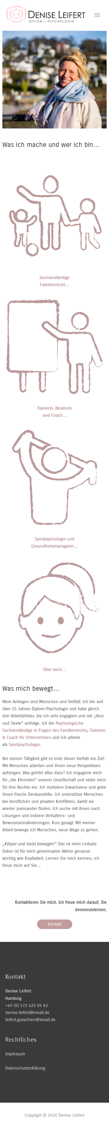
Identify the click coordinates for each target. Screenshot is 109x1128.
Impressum (15, 1053)
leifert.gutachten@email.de (30, 1019)
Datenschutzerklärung (25, 1068)
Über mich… (54, 669)
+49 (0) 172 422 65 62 (26, 1005)
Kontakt (55, 924)
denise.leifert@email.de (27, 1012)
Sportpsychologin (24, 744)
